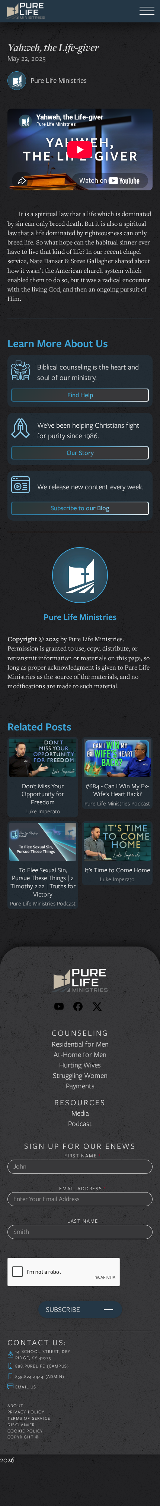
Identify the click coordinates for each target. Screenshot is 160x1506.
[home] (23, 11)
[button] (147, 11)
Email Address (82, 1188)
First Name (82, 1155)
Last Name (82, 1221)
